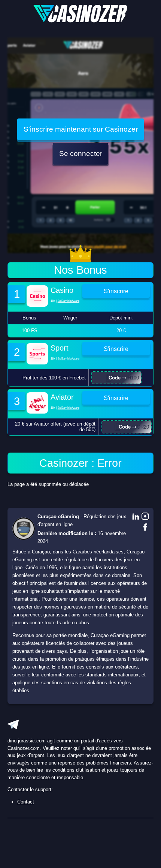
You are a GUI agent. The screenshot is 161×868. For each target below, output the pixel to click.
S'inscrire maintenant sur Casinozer (81, 129)
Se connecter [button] (80, 153)
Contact (25, 802)
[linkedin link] (135, 517)
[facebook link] (145, 527)
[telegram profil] (13, 724)
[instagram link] (145, 517)
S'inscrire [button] (116, 291)
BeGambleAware (68, 301)
